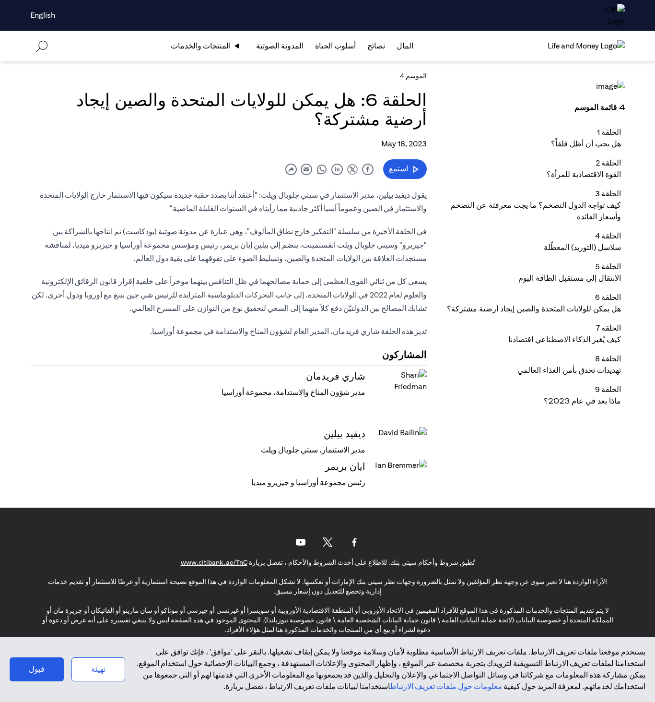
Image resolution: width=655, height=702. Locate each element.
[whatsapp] (322, 169)
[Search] (41, 46)
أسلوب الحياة (335, 45)
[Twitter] (327, 542)
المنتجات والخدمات (201, 45)
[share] (291, 169)
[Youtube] (300, 542)
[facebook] (368, 169)
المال (405, 45)
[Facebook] (354, 542)
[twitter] (352, 169)
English (42, 15)
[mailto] (306, 169)
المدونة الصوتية (280, 45)
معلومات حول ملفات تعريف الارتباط (446, 686)
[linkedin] (337, 169)
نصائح (376, 45)
